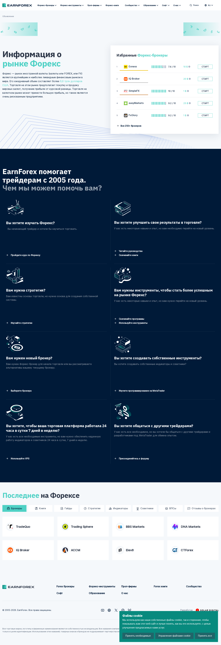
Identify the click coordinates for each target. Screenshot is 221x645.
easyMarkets (136, 102)
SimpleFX (134, 90)
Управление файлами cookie (174, 635)
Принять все (205, 635)
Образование (149, 5)
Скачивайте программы (131, 319)
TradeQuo (23, 526)
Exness (133, 66)
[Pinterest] (109, 610)
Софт (164, 5)
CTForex (187, 550)
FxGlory (133, 115)
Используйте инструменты (132, 323)
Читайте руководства (130, 251)
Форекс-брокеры (45, 5)
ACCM (75, 550)
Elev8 (130, 550)
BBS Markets (135, 526)
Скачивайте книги (128, 255)
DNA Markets (190, 526)
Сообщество (131, 5)
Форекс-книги (112, 5)
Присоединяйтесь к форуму (133, 458)
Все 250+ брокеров (130, 125)
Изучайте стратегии (21, 323)
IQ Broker (134, 78)
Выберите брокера (20, 390)
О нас (175, 5)
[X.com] (116, 610)
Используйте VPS (19, 458)
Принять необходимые (138, 635)
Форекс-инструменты (70, 5)
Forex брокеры (65, 586)
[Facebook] (122, 610)
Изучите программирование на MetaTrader (141, 390)
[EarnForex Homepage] (17, 5)
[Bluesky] (129, 610)
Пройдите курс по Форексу (25, 255)
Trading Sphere (82, 526)
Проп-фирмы (93, 5)
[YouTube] (102, 610)
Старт (205, 66)
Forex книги (160, 586)
